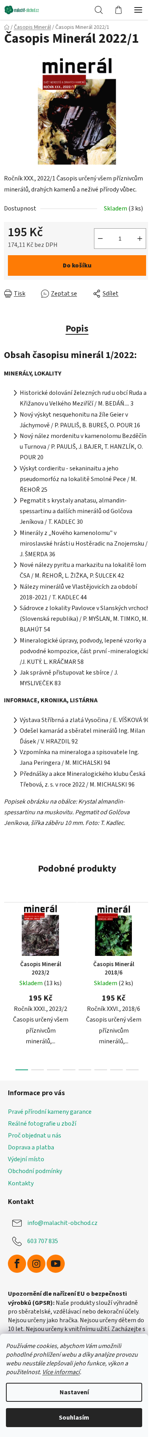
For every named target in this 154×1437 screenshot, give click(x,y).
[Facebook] (17, 1264)
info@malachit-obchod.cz (62, 1223)
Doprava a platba (31, 1147)
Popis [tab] (77, 329)
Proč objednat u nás (34, 1135)
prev (8, 938)
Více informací (61, 1372)
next (145, 938)
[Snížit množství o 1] (100, 238)
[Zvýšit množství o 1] (140, 238)
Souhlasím (74, 1417)
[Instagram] (36, 1264)
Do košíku (77, 265)
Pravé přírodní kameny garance (50, 1111)
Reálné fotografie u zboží (42, 1123)
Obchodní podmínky (35, 1171)
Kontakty (21, 1183)
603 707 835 (42, 1241)
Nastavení (74, 1392)
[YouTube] (56, 1264)
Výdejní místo (26, 1159)
